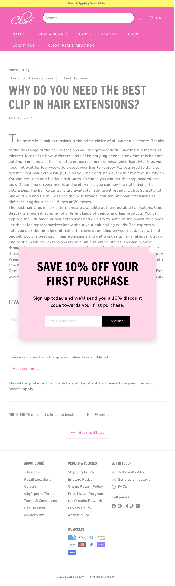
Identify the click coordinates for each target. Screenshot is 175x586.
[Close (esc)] (151, 248)
